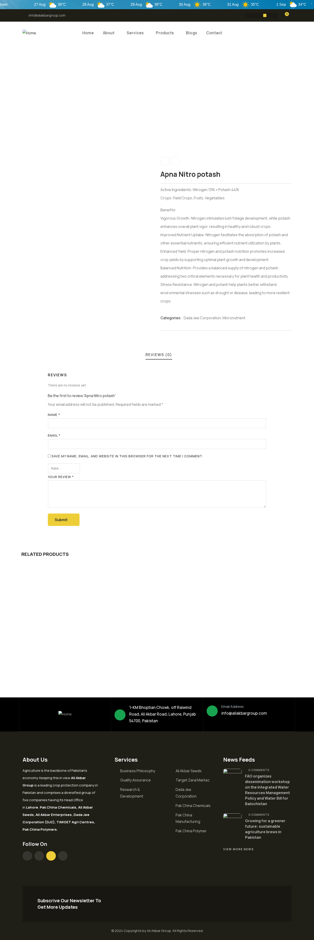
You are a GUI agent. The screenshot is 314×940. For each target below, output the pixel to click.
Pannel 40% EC (180, 657)
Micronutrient (234, 317)
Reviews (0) (159, 354)
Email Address (232, 706)
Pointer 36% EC (113, 657)
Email (54, 435)
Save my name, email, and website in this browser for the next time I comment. (127, 456)
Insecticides (38, 649)
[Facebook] (246, 15)
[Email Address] (212, 711)
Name (54, 414)
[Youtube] (264, 15)
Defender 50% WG (252, 657)
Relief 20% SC (44, 657)
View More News (238, 849)
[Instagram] (255, 15)
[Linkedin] (273, 15)
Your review (61, 477)
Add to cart (57, 626)
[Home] (29, 33)
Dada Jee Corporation (202, 317)
